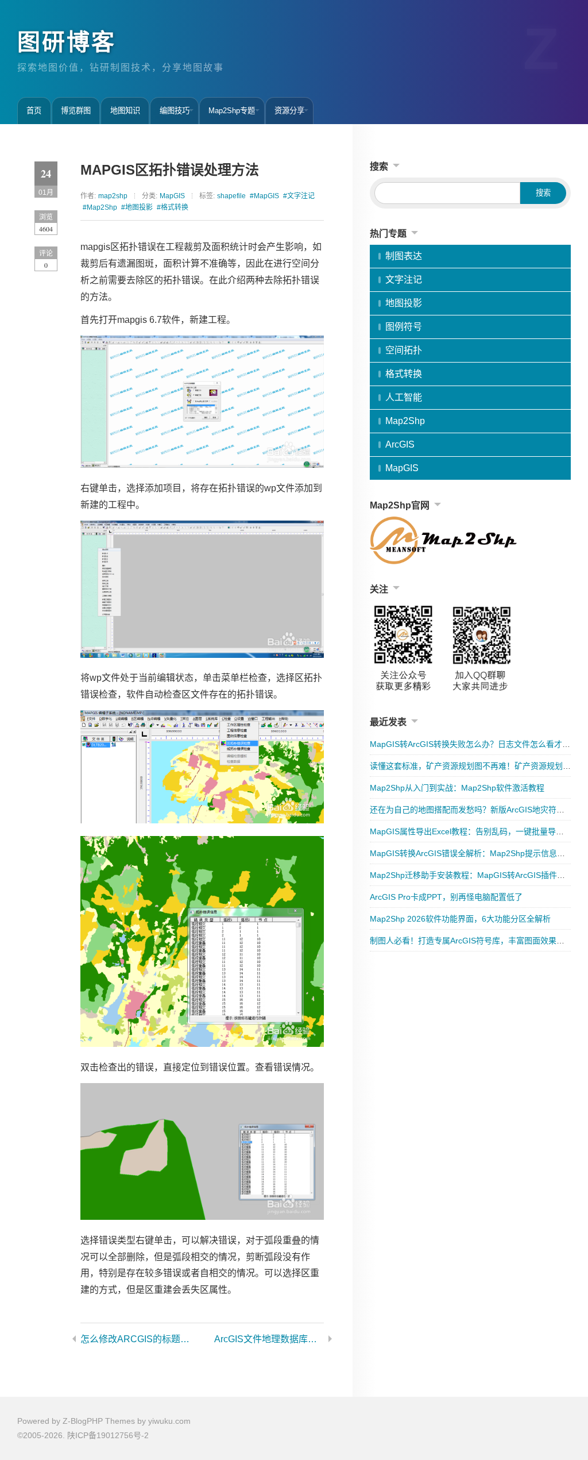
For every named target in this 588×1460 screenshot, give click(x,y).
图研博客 (66, 42)
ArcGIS (400, 444)
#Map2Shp (100, 207)
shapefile (231, 196)
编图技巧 (174, 110)
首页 (33, 110)
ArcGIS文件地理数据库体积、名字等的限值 (269, 1339)
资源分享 (289, 110)
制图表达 (403, 256)
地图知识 (125, 110)
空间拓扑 (403, 350)
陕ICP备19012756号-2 (108, 1435)
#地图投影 (137, 207)
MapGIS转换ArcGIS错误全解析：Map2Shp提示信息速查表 (475, 853)
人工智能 (403, 397)
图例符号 (403, 327)
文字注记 (403, 279)
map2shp (112, 196)
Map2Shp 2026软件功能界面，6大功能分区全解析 (460, 918)
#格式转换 (172, 207)
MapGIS (172, 196)
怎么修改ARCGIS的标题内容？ (135, 1339)
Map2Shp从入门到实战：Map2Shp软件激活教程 (457, 787)
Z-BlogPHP (83, 1421)
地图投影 (403, 303)
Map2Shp (405, 421)
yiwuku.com (169, 1421)
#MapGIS (264, 196)
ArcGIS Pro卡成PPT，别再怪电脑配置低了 (446, 897)
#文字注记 (299, 196)
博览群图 (76, 110)
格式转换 (403, 374)
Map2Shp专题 (231, 110)
